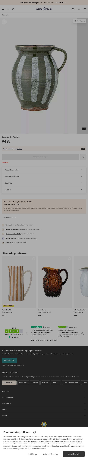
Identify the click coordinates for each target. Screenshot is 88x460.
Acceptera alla (74, 454)
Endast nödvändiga (50, 454)
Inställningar (33, 454)
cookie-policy (40, 448)
